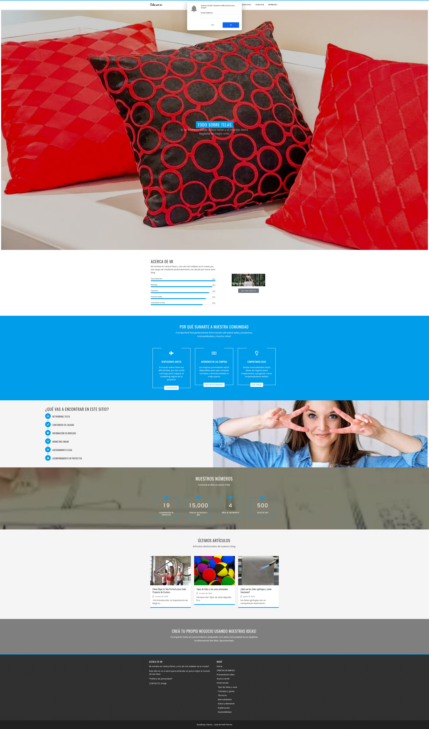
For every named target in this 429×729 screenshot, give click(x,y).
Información (272, 4)
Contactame (171, 388)
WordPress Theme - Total (207, 724)
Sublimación (224, 708)
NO (212, 25)
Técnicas (222, 695)
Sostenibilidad (224, 712)
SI (231, 25)
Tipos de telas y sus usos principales (212, 589)
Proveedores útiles (244, 4)
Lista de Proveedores (214, 385)
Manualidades (225, 699)
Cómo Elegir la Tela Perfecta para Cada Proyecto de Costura (169, 590)
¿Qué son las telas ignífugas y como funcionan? (255, 590)
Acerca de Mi (260, 4)
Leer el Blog (256, 385)
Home (219, 666)
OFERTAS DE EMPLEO (226, 670)
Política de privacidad (160, 678)
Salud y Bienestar (226, 703)
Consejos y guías (226, 691)
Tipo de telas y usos (227, 687)
